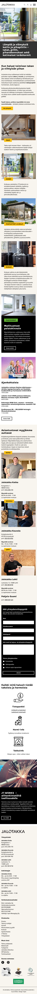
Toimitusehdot (6, 954)
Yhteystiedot (5, 936)
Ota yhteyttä (7, 108)
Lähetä (18, 673)
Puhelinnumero (8, 626)
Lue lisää (6, 818)
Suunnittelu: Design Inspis (18, 991)
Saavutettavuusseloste (27, 990)
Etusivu (3, 921)
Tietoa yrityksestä (6, 944)
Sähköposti (7, 634)
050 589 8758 (9, 585)
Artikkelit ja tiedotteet (18, 710)
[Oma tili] (28, 5)
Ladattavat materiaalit (18, 712)
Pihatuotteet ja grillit (8, 927)
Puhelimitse (9, 661)
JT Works (4, 934)
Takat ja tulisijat (6, 923)
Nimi (4, 618)
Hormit (3, 925)
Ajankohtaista (5, 932)
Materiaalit (4, 946)
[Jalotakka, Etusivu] (8, 5)
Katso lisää (6, 418)
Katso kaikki (10, 348)
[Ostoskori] (31, 5)
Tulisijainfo (4, 948)
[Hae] (24, 5)
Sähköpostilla (10, 664)
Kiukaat (3, 929)
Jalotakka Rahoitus (7, 950)
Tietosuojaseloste (15, 990)
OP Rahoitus (5, 952)
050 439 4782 (9, 538)
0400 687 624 (9, 600)
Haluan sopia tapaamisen (14, 667)
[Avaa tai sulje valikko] (34, 4)
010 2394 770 (9, 490)
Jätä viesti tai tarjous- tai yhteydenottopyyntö (17, 642)
